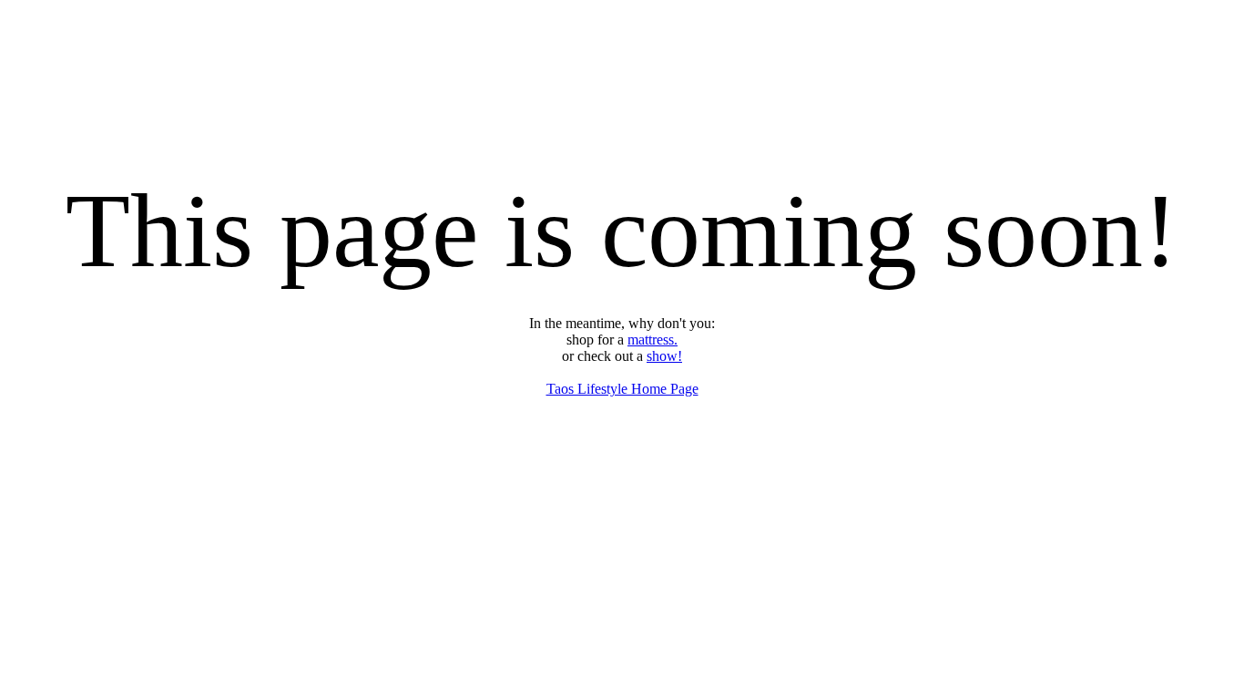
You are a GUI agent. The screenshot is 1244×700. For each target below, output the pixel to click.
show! (664, 356)
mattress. (652, 339)
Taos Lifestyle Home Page (622, 388)
